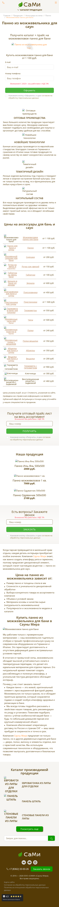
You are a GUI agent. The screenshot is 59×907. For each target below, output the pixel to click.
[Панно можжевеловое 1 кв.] (30, 476)
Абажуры (30, 350)
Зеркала (30, 283)
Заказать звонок (3, 2)
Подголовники (30, 292)
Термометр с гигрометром (30, 367)
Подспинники (30, 302)
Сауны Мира (39, 556)
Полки (30, 330)
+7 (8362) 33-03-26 (19, 869)
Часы (30, 319)
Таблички (30, 274)
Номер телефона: (13, 73)
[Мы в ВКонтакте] (24, 862)
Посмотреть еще (29, 829)
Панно (30, 247)
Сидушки (30, 257)
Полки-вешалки (30, 341)
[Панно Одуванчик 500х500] (30, 491)
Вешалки (30, 358)
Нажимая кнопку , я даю (30, 96)
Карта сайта (9, 882)
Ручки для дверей (30, 266)
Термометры (30, 310)
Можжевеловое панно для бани (30, 238)
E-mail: (8, 62)
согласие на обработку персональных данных (30, 96)
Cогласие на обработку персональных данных (25, 885)
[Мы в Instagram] (35, 862)
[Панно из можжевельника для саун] (29, 46)
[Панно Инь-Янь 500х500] (29, 461)
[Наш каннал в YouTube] (29, 862)
